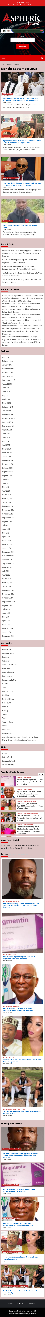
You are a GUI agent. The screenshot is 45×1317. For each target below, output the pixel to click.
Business (5, 657)
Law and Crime (7, 691)
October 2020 (7, 598)
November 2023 (8, 464)
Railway (5, 710)
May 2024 (5, 441)
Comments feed (8, 761)
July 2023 (6, 479)
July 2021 (6, 571)
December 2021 (8, 552)
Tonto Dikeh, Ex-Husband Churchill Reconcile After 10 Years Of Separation (22, 274)
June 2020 (6, 613)
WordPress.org (8, 765)
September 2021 (8, 563)
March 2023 (6, 494)
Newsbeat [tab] (23, 854)
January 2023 (7, 502)
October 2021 (7, 559)
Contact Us (33, 5)
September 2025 (8, 380)
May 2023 (5, 487)
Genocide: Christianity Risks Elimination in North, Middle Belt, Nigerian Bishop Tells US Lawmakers (28, 830)
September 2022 (8, 517)
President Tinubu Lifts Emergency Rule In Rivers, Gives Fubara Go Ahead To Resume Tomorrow (22, 184)
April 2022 (6, 537)
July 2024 (6, 433)
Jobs (4, 687)
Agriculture (6, 649)
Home (10, 5)
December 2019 (8, 636)
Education (6, 668)
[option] (22, 781)
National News (8, 699)
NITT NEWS (6, 703)
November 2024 (8, 418)
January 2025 (7, 410)
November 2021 (8, 556)
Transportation (8, 722)
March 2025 (6, 403)
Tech (4, 718)
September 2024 (8, 426)
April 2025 (6, 399)
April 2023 (6, 491)
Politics (16, 178)
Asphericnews (7, 102)
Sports (5, 714)
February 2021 (7, 582)
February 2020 (7, 628)
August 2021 (7, 567)
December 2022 (8, 506)
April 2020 (6, 621)
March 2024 (6, 449)
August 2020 (7, 605)
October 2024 (7, 422)
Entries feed (7, 757)
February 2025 (7, 407)
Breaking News (7, 93)
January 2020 (7, 632)
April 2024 (6, 445)
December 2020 (8, 590)
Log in (4, 753)
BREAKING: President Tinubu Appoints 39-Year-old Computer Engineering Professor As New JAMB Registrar (22, 253)
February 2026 (7, 361)
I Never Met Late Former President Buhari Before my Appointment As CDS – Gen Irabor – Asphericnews (21, 306)
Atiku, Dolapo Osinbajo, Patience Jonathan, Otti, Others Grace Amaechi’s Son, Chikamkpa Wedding (20, 99)
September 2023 (8, 472)
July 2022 (6, 525)
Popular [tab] (12, 854)
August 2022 (7, 521)
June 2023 (6, 483)
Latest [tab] (4, 854)
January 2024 (7, 456)
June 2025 (6, 391)
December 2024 (8, 414)
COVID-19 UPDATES (9, 664)
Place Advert (24, 5)
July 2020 (6, 609)
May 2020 (5, 617)
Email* (22, 36)
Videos (4, 726)
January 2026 (7, 365)
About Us (16, 5)
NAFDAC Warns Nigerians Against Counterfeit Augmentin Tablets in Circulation (19, 261)
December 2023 (8, 460)
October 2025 (7, 376)
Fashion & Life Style (9, 680)
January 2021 (7, 586)
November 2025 (8, 372)
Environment (7, 676)
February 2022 (7, 544)
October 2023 (7, 468)
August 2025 (7, 384)
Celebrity (6, 661)
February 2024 (7, 453)
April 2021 (6, 575)
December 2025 (8, 369)
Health (5, 684)
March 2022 (6, 540)
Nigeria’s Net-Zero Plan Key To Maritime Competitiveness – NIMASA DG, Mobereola (18, 267)
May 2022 (5, 533)
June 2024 (6, 437)
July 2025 (6, 388)
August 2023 (7, 475)
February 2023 (7, 498)
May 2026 (5, 357)
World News (7, 733)
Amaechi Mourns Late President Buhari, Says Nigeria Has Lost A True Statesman (21, 331)
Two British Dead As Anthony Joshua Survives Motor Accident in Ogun (22, 280)
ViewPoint (6, 729)
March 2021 (6, 579)
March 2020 (6, 624)
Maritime (5, 695)
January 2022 (7, 548)
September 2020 (8, 601)
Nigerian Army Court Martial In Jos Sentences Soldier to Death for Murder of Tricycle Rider (22, 142)
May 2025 (5, 395)
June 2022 (6, 529)
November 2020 (8, 594)
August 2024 (7, 430)
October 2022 (7, 514)
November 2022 (8, 510)
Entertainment (8, 672)
